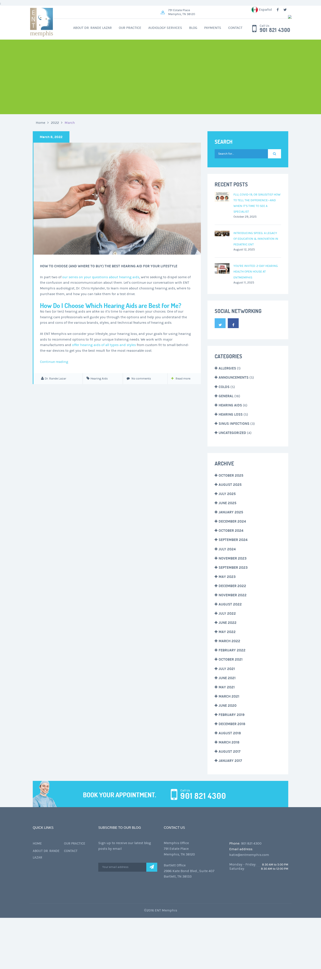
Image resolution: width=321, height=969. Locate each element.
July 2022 (227, 613)
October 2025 (231, 475)
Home (40, 123)
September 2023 (233, 567)
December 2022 (232, 586)
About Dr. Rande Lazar (92, 28)
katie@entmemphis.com (249, 855)
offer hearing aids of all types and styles (104, 345)
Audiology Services (165, 28)
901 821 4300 (275, 30)
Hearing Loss (231, 414)
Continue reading (54, 362)
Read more (183, 378)
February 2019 (232, 715)
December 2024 (232, 521)
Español (265, 10)
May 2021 (227, 687)
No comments (141, 378)
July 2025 (227, 494)
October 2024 (231, 530)
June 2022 (227, 623)
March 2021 (229, 696)
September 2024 (233, 540)
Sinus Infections (234, 424)
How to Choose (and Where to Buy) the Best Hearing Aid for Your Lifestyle (108, 266)
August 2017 (229, 751)
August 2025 (230, 485)
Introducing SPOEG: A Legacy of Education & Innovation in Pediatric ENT (255, 238)
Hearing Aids (99, 378)
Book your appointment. (119, 795)
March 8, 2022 (51, 137)
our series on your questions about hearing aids (100, 277)
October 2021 (231, 659)
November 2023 (233, 558)
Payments (212, 28)
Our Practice (130, 28)
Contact (235, 28)
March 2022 (229, 641)
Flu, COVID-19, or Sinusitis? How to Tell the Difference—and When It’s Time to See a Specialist (257, 203)
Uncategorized (232, 433)
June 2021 (227, 678)
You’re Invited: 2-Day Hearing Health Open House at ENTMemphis (255, 271)
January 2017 (230, 761)
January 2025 (231, 512)
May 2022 (227, 632)
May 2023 (227, 577)
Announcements (234, 377)
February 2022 (232, 650)
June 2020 (227, 705)
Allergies (227, 368)
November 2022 (233, 595)
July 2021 (227, 669)
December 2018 (232, 724)
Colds (224, 387)
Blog (193, 28)
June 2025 (227, 503)
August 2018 (230, 733)
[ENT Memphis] (226, 17)
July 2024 (227, 549)
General (226, 396)
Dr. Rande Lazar (55, 378)
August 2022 (230, 604)
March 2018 (229, 742)
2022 (55, 123)
